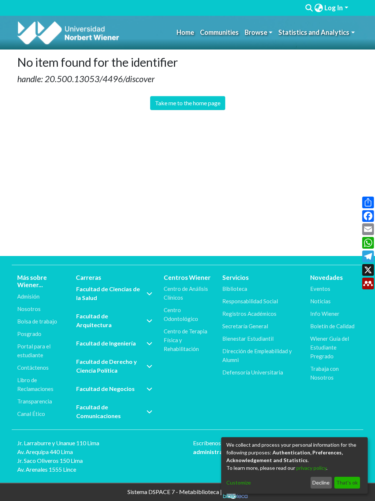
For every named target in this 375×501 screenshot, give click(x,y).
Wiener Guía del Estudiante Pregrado (329, 347)
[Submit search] (308, 8)
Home (185, 32)
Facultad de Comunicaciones (98, 411)
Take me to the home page (187, 102)
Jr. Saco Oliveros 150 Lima (50, 460)
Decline (321, 482)
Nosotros (29, 309)
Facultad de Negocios (105, 388)
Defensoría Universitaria (252, 372)
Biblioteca (234, 288)
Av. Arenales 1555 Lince (46, 469)
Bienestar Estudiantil (248, 338)
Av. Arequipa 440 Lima (45, 451)
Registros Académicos (249, 313)
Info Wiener (324, 313)
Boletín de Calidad (332, 326)
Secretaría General (245, 326)
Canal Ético (31, 413)
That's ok (347, 482)
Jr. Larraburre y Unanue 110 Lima (58, 442)
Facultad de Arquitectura (94, 320)
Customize (238, 482)
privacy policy (311, 468)
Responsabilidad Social (250, 301)
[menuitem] (318, 8)
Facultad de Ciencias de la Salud (108, 293)
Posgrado (29, 333)
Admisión (28, 296)
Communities (219, 32)
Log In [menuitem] (333, 8)
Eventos (320, 288)
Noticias (320, 301)
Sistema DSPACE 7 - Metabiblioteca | (175, 491)
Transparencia (34, 401)
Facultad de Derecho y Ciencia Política (106, 366)
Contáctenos (33, 367)
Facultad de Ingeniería (106, 343)
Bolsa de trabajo (37, 321)
